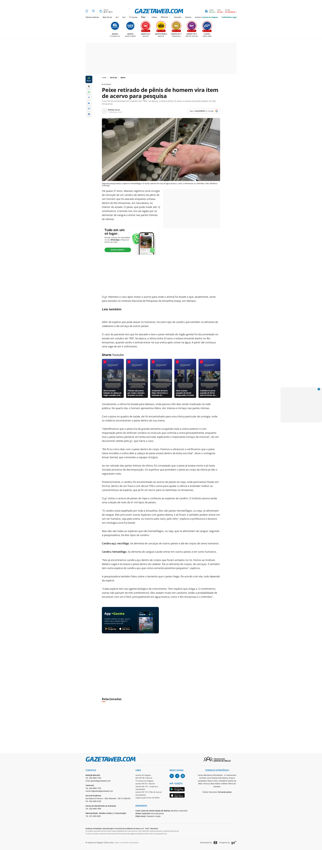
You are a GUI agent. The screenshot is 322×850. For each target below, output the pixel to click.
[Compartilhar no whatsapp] (89, 92)
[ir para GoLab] (227, 842)
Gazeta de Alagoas (143, 775)
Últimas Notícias (92, 17)
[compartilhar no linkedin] (89, 103)
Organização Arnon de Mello (147, 797)
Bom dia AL (107, 17)
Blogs (143, 17)
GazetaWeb (140, 789)
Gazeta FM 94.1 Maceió (145, 783)
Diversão (177, 17)
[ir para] (179, 789)
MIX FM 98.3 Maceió (143, 778)
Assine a (206, 17)
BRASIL (123, 78)
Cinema (188, 17)
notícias (113, 78)
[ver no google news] (89, 114)
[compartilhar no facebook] (89, 97)
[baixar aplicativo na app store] (125, 629)
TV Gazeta (133, 17)
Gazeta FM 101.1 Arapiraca (146, 786)
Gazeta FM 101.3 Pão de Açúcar (148, 792)
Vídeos (154, 17)
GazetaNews (140, 795)
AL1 (117, 17)
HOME (104, 78)
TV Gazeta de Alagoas (144, 781)
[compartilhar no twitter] (89, 86)
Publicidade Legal (229, 17)
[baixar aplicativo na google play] (110, 629)
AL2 (123, 17)
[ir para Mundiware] (208, 842)
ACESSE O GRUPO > (118, 250)
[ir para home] (159, 11)
